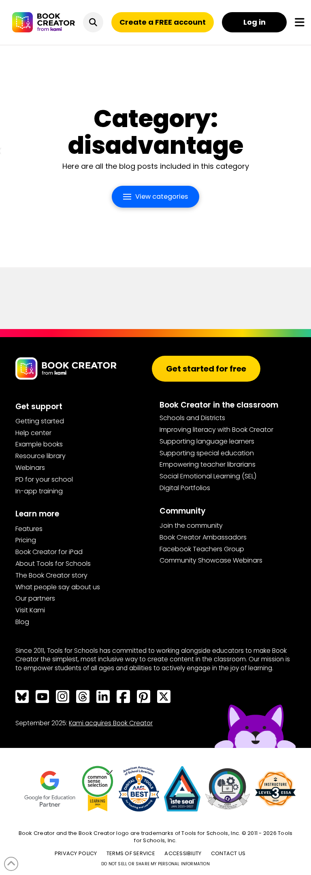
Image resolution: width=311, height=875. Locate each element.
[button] (93, 22)
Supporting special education (207, 453)
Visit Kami (30, 610)
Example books (39, 444)
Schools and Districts (192, 418)
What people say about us (57, 587)
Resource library (40, 456)
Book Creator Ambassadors (203, 537)
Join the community (191, 525)
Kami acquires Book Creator (111, 723)
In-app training (39, 491)
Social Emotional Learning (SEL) (208, 476)
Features (29, 528)
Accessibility (182, 853)
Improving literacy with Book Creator (216, 429)
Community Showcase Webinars (211, 560)
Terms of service (131, 853)
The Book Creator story (51, 575)
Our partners (35, 598)
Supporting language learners (207, 441)
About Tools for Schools (53, 563)
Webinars (30, 467)
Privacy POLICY (76, 853)
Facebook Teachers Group (202, 549)
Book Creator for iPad (49, 551)
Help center (33, 433)
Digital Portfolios (185, 488)
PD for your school (44, 479)
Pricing (25, 540)
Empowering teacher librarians (208, 464)
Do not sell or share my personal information (155, 864)
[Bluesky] (21, 696)
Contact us (228, 853)
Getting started (39, 421)
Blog (22, 622)
